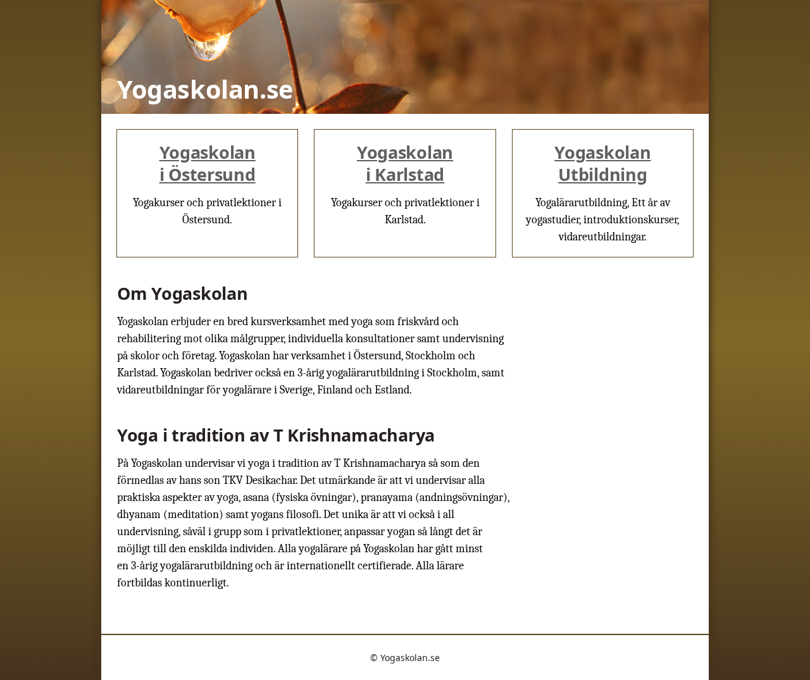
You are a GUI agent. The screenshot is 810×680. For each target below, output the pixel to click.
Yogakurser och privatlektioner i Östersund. (207, 183)
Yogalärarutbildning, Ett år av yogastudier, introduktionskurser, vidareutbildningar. (603, 192)
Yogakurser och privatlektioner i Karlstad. (405, 183)
